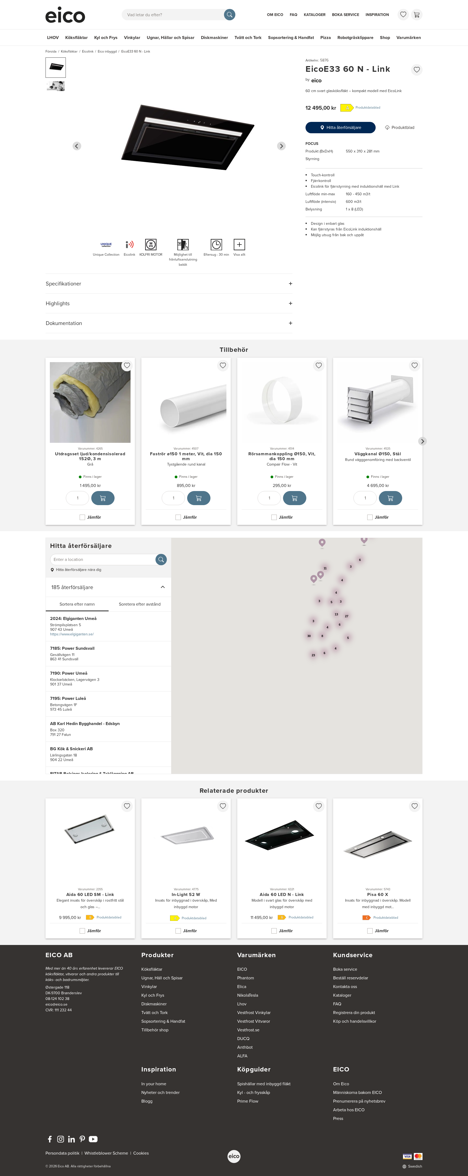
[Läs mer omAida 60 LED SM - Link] (90, 868)
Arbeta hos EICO (349, 1110)
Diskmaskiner (214, 37)
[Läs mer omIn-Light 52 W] (186, 868)
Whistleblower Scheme (106, 1153)
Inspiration (377, 15)
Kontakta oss (345, 986)
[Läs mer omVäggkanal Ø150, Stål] (377, 441)
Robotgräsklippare (355, 37)
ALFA (242, 1056)
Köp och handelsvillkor (354, 1021)
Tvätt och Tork (248, 37)
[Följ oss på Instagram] (60, 1139)
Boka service (345, 15)
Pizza (325, 37)
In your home (153, 1084)
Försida (51, 51)
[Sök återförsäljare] (161, 559)
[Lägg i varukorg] (103, 498)
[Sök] (229, 14)
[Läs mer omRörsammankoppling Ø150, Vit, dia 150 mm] (282, 441)
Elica (241, 986)
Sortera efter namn (77, 604)
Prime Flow (247, 1101)
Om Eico (275, 15)
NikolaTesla (247, 995)
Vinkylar (132, 37)
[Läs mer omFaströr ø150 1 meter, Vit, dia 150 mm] (186, 441)
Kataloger (315, 15)
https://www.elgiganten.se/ (72, 634)
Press (338, 1118)
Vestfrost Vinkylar (254, 1012)
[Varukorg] (416, 14)
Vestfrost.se (248, 1030)
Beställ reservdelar (350, 978)
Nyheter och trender (160, 1092)
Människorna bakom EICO (357, 1092)
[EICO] (233, 1156)
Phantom (245, 978)
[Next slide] (281, 146)
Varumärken (408, 37)
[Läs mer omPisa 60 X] (377, 868)
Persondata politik (62, 1153)
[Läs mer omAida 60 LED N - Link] (282, 868)
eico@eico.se (56, 1004)
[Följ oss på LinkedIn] (71, 1139)
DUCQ (243, 1038)
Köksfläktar (76, 37)
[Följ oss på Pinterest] (82, 1139)
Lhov (241, 1004)
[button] (56, 67)
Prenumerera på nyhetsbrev (359, 1101)
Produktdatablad (368, 107)
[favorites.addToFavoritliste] (416, 70)
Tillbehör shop (154, 1030)
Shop (385, 37)
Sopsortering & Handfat (291, 37)
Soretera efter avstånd (140, 604)
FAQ (293, 15)
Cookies (141, 1153)
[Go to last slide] (77, 146)
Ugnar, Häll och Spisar (162, 978)
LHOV (53, 37)
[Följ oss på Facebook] (50, 1139)
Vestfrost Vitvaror (253, 1021)
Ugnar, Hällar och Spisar (170, 37)
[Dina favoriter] (403, 14)
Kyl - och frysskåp (253, 1092)
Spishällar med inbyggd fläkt (264, 1084)
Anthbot (245, 1047)
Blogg (146, 1101)
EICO (242, 969)
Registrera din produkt (354, 1012)
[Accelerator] (68, 15)
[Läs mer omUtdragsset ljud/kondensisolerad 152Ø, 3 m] (90, 441)
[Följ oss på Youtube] (93, 1139)
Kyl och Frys (106, 37)
